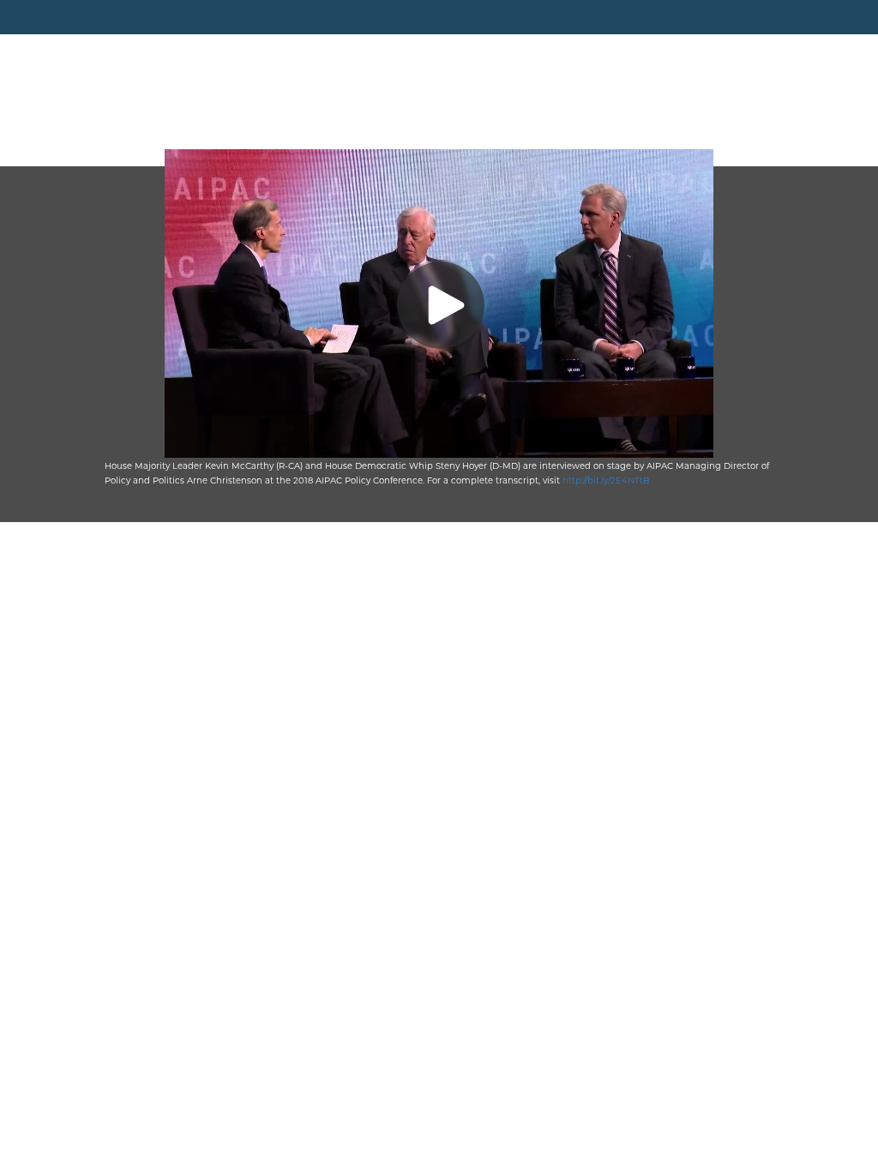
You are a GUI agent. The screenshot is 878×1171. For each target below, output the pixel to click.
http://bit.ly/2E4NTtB (606, 480)
